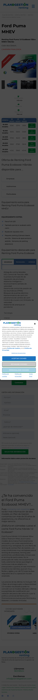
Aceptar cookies (19, 358)
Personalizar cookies (19, 370)
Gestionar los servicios (19, 353)
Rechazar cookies (19, 364)
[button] (35, 324)
